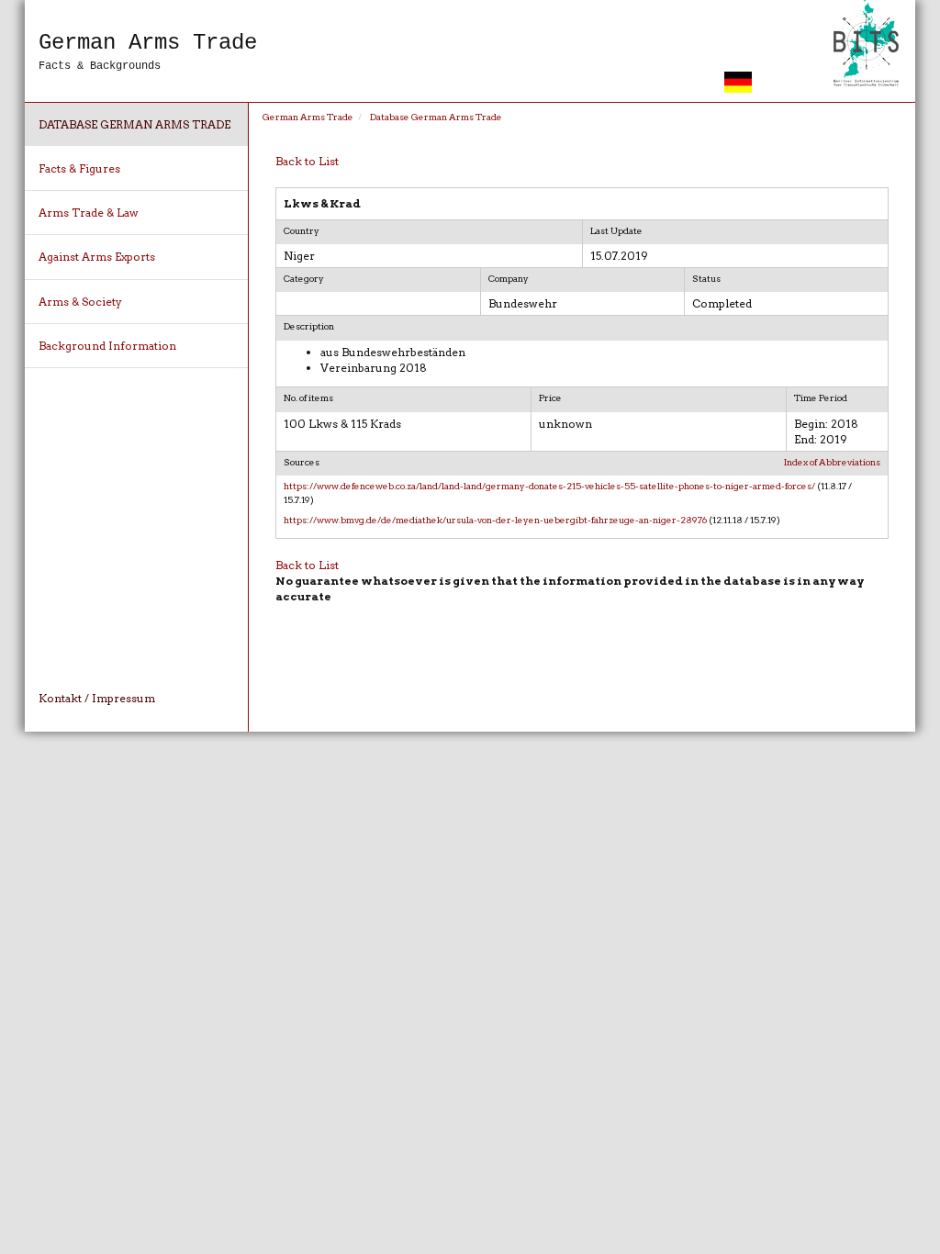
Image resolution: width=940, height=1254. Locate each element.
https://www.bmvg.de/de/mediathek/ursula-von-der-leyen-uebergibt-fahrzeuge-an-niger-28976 (495, 519)
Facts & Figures (79, 168)
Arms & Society (80, 301)
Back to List (307, 161)
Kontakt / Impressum (97, 698)
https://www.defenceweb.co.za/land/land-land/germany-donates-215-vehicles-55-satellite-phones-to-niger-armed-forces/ (549, 485)
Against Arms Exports (97, 256)
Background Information (107, 346)
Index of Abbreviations (832, 461)
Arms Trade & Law (89, 212)
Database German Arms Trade (134, 124)
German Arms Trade (308, 116)
